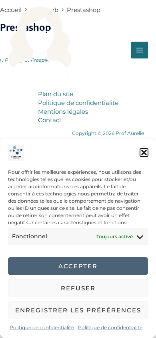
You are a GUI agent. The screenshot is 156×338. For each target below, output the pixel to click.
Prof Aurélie (37, 87)
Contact (50, 120)
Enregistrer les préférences (78, 310)
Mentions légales (63, 111)
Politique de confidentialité (42, 327)
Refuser (78, 288)
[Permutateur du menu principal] (139, 50)
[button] (144, 153)
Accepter (78, 266)
